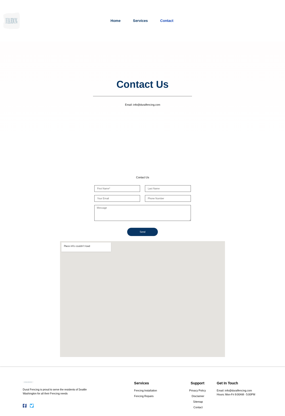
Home (116, 21)
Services (140, 21)
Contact (166, 21)
